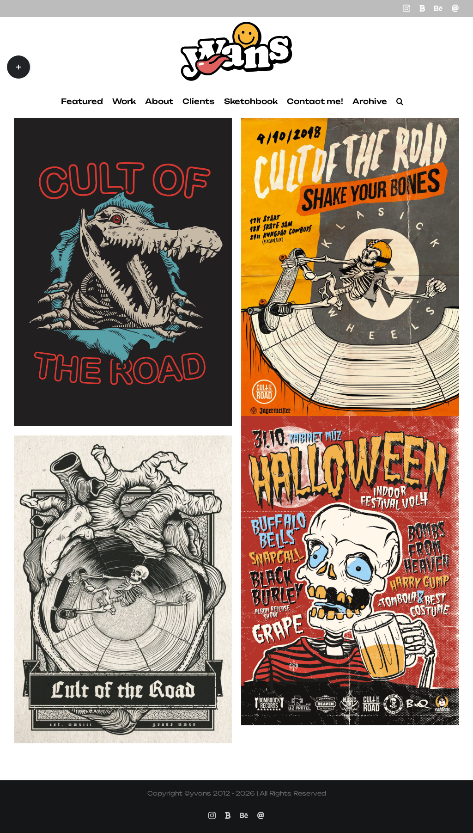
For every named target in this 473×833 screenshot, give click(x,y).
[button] (399, 101)
